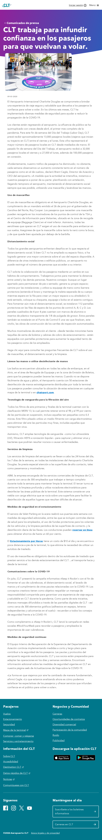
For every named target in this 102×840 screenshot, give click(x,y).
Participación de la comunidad (70, 729)
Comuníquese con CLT (16, 785)
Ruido (56, 735)
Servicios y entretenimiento (18, 741)
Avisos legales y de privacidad (45, 833)
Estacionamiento (12, 719)
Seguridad (9, 724)
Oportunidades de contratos (69, 719)
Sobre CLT (9, 756)
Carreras (57, 713)
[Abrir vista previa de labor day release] (38, 72)
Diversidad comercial (64, 724)
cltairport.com (45, 392)
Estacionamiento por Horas (26, 541)
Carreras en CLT (70, 825)
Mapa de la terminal (16, 730)
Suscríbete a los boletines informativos (70, 811)
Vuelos (7, 713)
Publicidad (59, 740)
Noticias (9, 779)
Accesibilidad (10, 761)
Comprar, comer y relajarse (18, 736)
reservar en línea (82, 529)
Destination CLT (13, 767)
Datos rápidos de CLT (17, 773)
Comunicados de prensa (23, 23)
